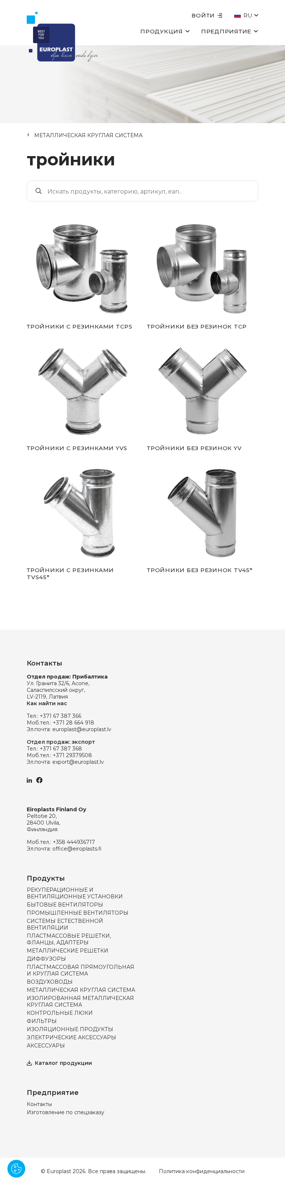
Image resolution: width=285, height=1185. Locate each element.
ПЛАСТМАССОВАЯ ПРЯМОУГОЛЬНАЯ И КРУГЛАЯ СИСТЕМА (80, 970)
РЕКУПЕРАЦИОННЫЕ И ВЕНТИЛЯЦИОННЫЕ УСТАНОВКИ (75, 893)
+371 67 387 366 (60, 716)
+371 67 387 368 (61, 748)
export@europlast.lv (78, 762)
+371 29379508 (72, 755)
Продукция (161, 31)
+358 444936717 (74, 842)
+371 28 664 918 (73, 722)
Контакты (39, 1104)
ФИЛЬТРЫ (42, 1021)
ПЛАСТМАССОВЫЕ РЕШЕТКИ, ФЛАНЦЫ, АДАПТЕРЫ (69, 939)
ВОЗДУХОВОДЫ (50, 981)
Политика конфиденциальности (202, 1171)
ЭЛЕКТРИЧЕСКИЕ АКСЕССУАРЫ (71, 1037)
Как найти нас (47, 703)
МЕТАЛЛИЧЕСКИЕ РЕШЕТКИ (67, 950)
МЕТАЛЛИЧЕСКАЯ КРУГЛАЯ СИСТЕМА (88, 135)
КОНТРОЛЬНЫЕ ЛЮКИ (60, 1013)
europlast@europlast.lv (81, 729)
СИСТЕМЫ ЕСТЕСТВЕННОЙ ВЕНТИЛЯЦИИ (65, 924)
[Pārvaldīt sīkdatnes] (16, 1169)
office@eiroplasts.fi (77, 848)
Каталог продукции (63, 1063)
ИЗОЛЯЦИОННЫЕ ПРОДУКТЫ (70, 1029)
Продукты (46, 878)
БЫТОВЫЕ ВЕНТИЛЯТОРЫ (65, 904)
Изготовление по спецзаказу (65, 1112)
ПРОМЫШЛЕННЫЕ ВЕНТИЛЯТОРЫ (77, 913)
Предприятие (226, 31)
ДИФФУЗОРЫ (46, 958)
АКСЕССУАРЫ (46, 1045)
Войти (203, 15)
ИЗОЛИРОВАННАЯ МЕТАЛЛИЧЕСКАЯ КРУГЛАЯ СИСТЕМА (80, 1001)
